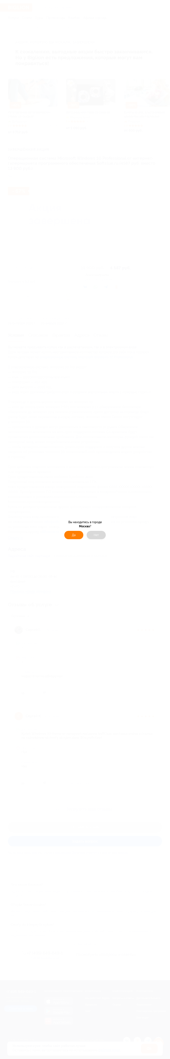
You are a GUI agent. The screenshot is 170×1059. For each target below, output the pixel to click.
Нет (96, 535)
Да (74, 535)
